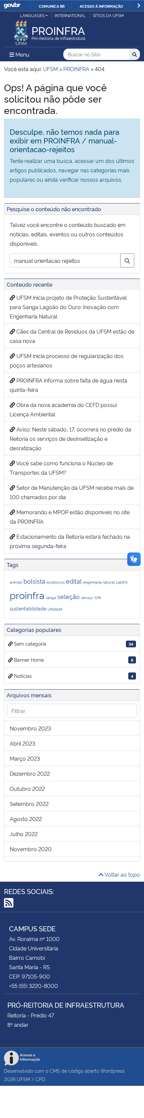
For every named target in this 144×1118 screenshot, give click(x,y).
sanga (51, 597)
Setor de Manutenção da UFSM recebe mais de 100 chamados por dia (72, 492)
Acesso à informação (101, 6)
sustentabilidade (28, 608)
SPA (97, 597)
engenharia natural (99, 582)
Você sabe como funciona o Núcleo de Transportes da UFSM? (61, 467)
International (70, 15)
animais (16, 582)
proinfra (27, 594)
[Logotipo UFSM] (21, 31)
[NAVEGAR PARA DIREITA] (138, 5)
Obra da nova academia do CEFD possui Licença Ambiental (63, 409)
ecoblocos (56, 582)
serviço (87, 597)
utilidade (55, 608)
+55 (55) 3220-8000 (33, 985)
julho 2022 (24, 833)
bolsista (34, 581)
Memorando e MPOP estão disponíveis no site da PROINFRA (70, 516)
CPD (40, 1079)
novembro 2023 (30, 728)
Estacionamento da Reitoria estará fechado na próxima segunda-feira (70, 541)
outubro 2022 (27, 788)
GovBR (12, 5)
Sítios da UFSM (108, 15)
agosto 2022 (26, 818)
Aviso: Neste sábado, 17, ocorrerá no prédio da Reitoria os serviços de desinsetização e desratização (70, 438)
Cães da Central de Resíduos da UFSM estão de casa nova (72, 336)
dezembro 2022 (30, 773)
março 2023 (25, 758)
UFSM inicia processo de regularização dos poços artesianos (67, 360)
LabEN (121, 582)
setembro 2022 (29, 803)
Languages (32, 15)
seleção (68, 596)
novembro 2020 (31, 848)
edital (74, 581)
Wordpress (112, 1070)
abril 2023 (22, 743)
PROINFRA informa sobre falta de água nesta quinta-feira (68, 384)
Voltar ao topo (121, 874)
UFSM (23, 1079)
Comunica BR (52, 6)
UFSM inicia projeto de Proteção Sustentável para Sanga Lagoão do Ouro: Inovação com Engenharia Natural (68, 307)
